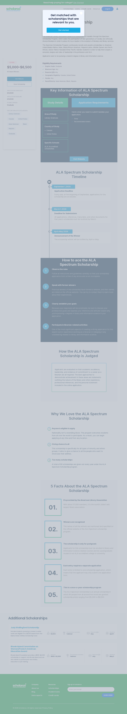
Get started (63, 30)
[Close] (81, 13)
